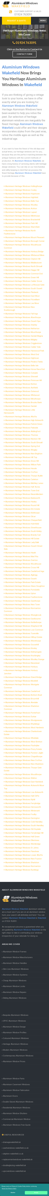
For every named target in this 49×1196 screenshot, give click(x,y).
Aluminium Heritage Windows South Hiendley (24, 825)
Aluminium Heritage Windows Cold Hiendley (23, 822)
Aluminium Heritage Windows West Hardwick (24, 727)
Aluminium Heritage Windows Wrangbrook (23, 615)
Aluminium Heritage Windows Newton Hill (23, 439)
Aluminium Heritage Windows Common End (24, 273)
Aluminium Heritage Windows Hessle (21, 468)
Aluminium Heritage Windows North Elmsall (23, 266)
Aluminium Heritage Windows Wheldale (22, 738)
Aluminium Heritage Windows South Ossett (23, 288)
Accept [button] (36, 1192)
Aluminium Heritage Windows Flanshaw (22, 851)
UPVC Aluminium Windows (14, 1021)
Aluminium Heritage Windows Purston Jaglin (24, 753)
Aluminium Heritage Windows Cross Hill (22, 567)
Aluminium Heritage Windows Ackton (21, 208)
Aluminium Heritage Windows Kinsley (21, 648)
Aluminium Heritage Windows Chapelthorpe (23, 756)
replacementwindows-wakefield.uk (17, 1159)
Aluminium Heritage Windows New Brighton (23, 453)
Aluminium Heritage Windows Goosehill (22, 644)
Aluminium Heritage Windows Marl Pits (21, 556)
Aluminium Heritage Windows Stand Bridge (23, 677)
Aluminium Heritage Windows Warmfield (22, 227)
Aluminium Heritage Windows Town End (22, 490)
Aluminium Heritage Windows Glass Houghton (25, 586)
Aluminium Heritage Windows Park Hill (21, 223)
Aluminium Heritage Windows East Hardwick (24, 782)
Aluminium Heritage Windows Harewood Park (24, 351)
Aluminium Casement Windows (16, 1084)
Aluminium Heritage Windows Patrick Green (23, 424)
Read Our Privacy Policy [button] (9, 1188)
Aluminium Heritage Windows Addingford (22, 431)
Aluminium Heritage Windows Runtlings (22, 870)
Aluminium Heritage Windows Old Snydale (23, 829)
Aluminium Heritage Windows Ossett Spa (22, 321)
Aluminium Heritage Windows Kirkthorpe (22, 513)
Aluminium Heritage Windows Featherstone (23, 597)
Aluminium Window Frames (14, 951)
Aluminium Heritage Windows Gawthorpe (22, 601)
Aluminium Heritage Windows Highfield (21, 197)
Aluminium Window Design (14, 1027)
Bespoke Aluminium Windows (15, 1015)
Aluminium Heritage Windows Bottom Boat (23, 695)
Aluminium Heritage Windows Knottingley (22, 655)
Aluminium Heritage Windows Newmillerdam (24, 494)
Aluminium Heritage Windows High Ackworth (24, 420)
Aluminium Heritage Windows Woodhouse (23, 564)
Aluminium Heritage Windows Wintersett (22, 811)
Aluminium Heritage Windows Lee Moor (22, 303)
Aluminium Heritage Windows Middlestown (23, 263)
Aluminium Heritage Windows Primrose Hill (23, 380)
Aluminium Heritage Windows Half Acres (22, 487)
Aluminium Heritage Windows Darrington (22, 818)
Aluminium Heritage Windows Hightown (22, 358)
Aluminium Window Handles (15, 963)
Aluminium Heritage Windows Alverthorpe (23, 317)
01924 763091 (23, 14)
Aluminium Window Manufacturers (18, 957)
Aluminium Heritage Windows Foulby (20, 814)
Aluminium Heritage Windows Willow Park (23, 464)
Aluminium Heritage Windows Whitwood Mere (24, 255)
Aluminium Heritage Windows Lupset (21, 212)
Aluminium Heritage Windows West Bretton (23, 742)
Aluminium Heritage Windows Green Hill (22, 277)
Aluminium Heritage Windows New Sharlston (24, 764)
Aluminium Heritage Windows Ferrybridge (22, 803)
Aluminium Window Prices (14, 1061)
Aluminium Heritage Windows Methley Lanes (24, 483)
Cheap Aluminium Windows (14, 980)
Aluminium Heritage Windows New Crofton (23, 760)
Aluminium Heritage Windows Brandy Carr (23, 535)
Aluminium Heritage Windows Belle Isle (21, 365)
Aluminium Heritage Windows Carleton (21, 479)
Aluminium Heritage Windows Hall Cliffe (22, 796)
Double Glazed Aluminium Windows (18, 1102)
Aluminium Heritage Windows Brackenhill (22, 219)
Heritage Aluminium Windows (15, 1044)
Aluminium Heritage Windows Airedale (21, 702)
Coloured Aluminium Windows (16, 1038)
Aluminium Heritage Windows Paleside (21, 428)
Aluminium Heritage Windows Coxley (21, 190)
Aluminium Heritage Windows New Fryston (23, 859)
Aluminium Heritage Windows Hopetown (22, 194)
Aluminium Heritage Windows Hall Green (22, 836)
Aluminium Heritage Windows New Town (22, 604)
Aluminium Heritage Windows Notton (21, 384)
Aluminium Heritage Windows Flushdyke (22, 745)
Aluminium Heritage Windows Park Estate (23, 582)
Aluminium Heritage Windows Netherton (22, 328)
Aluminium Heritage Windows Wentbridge (23, 844)
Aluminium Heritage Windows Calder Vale (23, 347)
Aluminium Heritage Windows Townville (22, 633)
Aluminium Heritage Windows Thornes (21, 435)
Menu (43, 20)
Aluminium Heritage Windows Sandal (21, 406)
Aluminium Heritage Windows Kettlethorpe (23, 622)
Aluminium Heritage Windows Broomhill (22, 698)
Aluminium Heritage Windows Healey (21, 501)
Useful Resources (14, 1135)
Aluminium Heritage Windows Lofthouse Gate (24, 285)
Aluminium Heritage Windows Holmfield (22, 524)
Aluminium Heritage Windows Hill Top (21, 457)
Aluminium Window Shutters (15, 1113)
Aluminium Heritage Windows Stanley (21, 325)
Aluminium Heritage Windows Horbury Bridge (24, 251)
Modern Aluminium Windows (15, 1050)
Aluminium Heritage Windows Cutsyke (21, 373)
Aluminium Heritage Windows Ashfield (21, 387)
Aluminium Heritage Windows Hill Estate (22, 538)
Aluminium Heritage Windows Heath (20, 553)
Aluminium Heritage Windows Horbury (21, 667)
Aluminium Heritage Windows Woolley (21, 205)
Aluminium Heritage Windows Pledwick (21, 292)
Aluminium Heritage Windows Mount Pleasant (24, 237)
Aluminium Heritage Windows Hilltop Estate (23, 637)
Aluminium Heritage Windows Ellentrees (22, 840)
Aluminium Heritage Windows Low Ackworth (24, 792)
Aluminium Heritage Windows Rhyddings (22, 724)
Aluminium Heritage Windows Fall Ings (21, 314)
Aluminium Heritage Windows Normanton (23, 866)
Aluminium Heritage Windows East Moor (22, 296)
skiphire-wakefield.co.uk (13, 1154)
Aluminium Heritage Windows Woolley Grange (24, 659)
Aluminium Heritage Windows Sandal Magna (24, 336)
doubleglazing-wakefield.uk (14, 1165)
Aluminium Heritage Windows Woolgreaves (23, 720)
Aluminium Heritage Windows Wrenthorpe (23, 641)
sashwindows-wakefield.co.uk (15, 1148)
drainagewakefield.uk (12, 1142)
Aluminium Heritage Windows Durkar (20, 716)
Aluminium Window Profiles (14, 1032)
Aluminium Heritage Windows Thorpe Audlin (24, 476)
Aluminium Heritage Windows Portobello (22, 590)
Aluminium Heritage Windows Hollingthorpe (23, 186)
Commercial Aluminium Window (16, 1119)
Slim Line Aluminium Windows (16, 969)
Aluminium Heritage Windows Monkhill (21, 681)
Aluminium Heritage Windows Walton (21, 778)
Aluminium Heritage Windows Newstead (22, 663)
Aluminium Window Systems (15, 975)
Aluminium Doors (10, 1096)
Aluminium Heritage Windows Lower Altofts (24, 855)
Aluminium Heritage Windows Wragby (21, 450)
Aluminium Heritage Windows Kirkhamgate (23, 652)
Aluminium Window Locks (14, 986)
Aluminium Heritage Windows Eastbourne (23, 619)
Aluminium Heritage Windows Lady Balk (22, 542)
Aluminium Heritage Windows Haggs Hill (22, 270)
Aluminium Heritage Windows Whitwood (22, 395)
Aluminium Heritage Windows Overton (21, 560)
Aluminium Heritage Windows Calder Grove (23, 281)
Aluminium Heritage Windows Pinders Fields (24, 362)
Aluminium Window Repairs (14, 992)
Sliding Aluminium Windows (14, 998)
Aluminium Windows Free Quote (16, 1125)
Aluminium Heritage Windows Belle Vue (22, 201)
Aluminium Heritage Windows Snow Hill (22, 461)
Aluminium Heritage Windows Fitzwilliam (22, 299)
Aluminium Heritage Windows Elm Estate (22, 509)
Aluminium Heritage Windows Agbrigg (21, 575)
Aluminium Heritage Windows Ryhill (20, 799)
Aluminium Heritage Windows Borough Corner (25, 241)
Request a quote (16, 21)
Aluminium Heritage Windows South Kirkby (23, 531)
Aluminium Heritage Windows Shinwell (21, 376)
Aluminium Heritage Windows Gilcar (20, 516)
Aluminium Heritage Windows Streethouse (23, 527)
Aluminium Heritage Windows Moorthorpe (23, 332)
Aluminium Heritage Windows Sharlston (22, 862)
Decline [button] (13, 1192)
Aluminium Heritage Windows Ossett (21, 578)
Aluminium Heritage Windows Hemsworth (23, 807)
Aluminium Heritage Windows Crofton (21, 472)
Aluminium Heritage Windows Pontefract (22, 713)
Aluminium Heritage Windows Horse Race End (25, 369)
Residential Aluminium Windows (16, 1107)
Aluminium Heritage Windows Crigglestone (23, 343)
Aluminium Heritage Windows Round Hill (22, 505)
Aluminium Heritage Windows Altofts (21, 416)
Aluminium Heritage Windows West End (22, 354)
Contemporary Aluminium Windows (18, 1056)
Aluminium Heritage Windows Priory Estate (23, 749)
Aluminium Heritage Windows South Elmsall (23, 442)
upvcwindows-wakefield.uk (14, 1171)
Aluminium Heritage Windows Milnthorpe (22, 216)
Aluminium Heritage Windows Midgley (21, 339)
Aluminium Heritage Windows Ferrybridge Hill (24, 833)
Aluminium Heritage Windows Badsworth (22, 498)
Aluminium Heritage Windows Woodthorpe (23, 774)
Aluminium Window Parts (13, 1078)
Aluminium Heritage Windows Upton (20, 593)
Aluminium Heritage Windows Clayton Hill (22, 259)
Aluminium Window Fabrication (16, 1090)
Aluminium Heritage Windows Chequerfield (23, 520)
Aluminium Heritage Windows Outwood (22, 391)
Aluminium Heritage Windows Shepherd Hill (23, 626)
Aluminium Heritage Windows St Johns (22, 848)
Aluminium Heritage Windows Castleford (22, 691)
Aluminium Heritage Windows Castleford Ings (24, 571)
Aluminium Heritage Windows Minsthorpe (23, 399)
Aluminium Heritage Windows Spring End (22, 446)
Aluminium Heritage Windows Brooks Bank (23, 402)
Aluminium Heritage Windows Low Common (24, 630)
